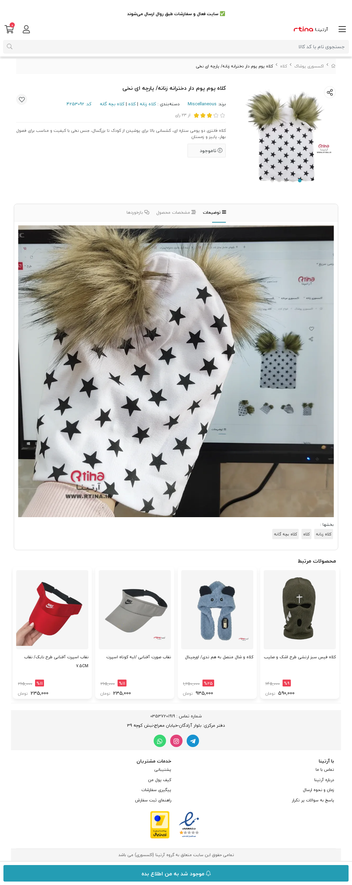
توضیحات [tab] (212, 212)
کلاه (283, 66)
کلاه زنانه (148, 104)
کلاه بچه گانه (112, 104)
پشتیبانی (162, 769)
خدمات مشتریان (153, 761)
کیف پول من (159, 779)
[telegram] (193, 741)
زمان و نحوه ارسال (318, 789)
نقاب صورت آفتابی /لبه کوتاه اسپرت (138, 657)
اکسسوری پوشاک (309, 66)
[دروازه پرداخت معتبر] (159, 824)
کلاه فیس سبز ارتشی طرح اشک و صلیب (300, 657)
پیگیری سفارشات (156, 789)
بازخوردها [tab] (135, 212)
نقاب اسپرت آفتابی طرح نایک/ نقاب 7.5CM (56, 661)
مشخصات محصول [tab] (173, 212)
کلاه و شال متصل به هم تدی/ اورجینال (219, 657)
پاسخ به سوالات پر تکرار (313, 800)
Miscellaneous (202, 104)
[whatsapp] (160, 741)
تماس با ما (325, 769)
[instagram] (176, 741)
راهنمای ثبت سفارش (153, 800)
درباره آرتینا (324, 779)
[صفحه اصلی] (333, 66)
